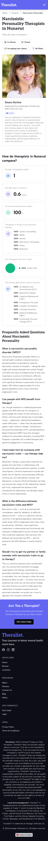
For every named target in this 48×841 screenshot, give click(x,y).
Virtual (27, 42)
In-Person (11, 42)
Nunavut (15, 13)
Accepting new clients (17, 48)
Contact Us (7, 690)
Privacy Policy (8, 727)
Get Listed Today (24, 622)
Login (4, 714)
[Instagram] (8, 649)
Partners (5, 686)
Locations (6, 670)
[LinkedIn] (13, 649)
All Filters (39, 48)
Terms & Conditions (10, 731)
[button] (44, 4)
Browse (5, 666)
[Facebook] (3, 649)
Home (4, 13)
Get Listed (6, 710)
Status (4, 698)
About (4, 683)
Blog (4, 694)
